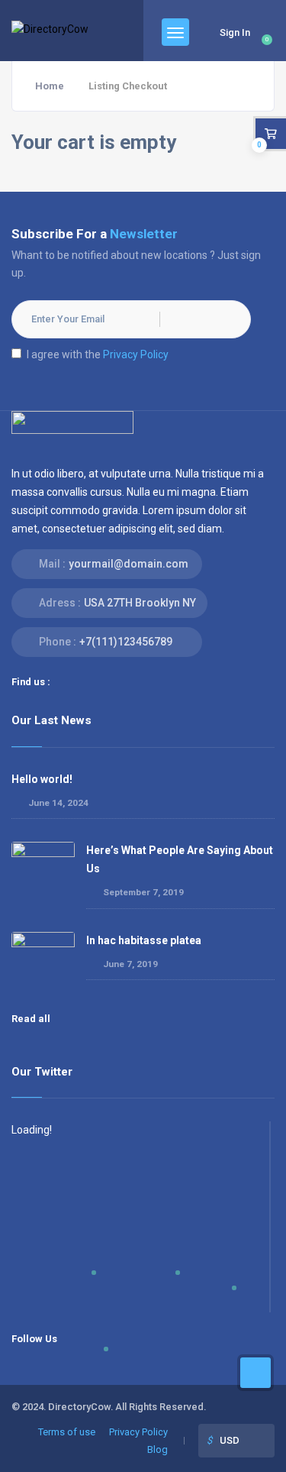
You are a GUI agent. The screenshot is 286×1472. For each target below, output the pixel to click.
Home (49, 86)
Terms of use (66, 1432)
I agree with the (98, 354)
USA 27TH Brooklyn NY (140, 603)
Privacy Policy (136, 354)
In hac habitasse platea (143, 940)
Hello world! (41, 779)
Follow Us (34, 1338)
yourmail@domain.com (128, 564)
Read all (32, 1018)
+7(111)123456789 (125, 642)
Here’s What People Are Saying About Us (179, 859)
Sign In (235, 32)
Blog (157, 1449)
